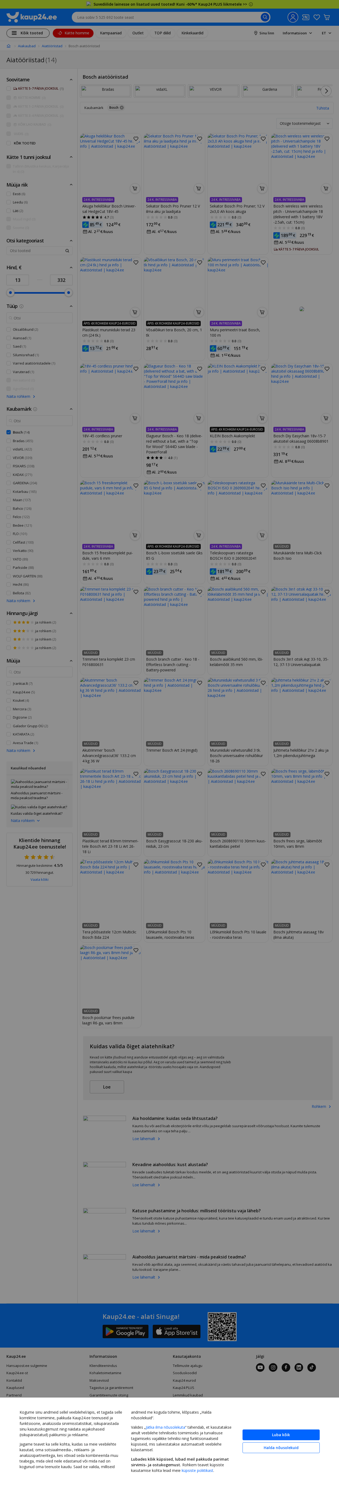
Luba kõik (281, 1434)
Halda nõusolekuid (281, 1447)
